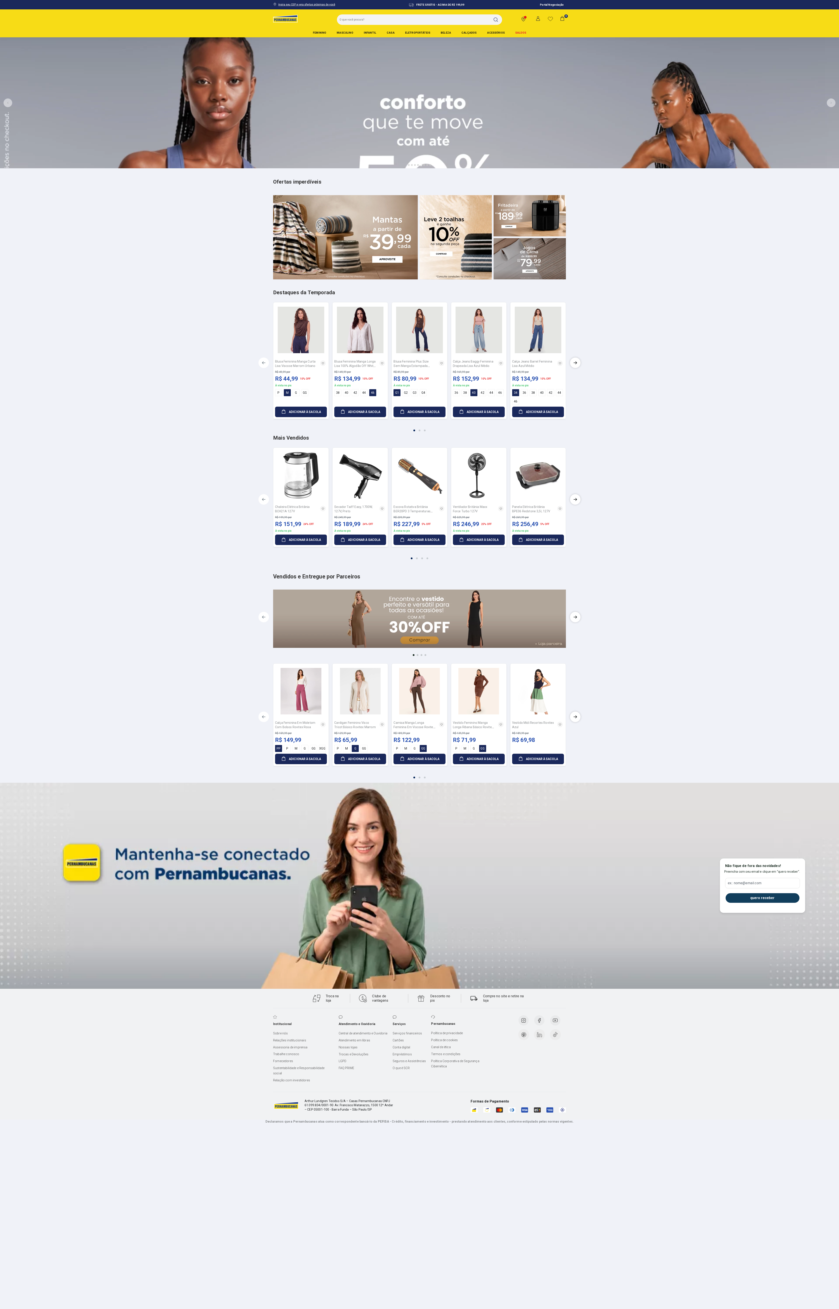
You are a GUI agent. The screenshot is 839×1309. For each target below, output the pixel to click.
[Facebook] (539, 1020)
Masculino (345, 32)
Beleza (446, 32)
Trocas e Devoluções (354, 1054)
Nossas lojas (348, 1047)
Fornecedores (283, 1061)
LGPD (343, 1061)
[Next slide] (831, 102)
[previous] (263, 363)
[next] (575, 363)
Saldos (520, 32)
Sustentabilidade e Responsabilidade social (299, 1070)
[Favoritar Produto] (323, 363)
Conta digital (401, 1047)
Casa (391, 32)
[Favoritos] (550, 18)
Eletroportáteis (417, 32)
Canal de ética (441, 1047)
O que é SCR (401, 1068)
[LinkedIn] (539, 1034)
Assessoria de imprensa (290, 1047)
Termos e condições (445, 1054)
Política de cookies (444, 1040)
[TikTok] (555, 1034)
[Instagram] (523, 1020)
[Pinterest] (523, 1034)
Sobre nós (280, 1033)
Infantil (370, 32)
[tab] (409, 165)
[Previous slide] (7, 102)
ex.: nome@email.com (744, 883)
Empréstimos (402, 1054)
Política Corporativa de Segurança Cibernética (455, 1063)
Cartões (398, 1040)
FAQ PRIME (346, 1068)
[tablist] (419, 428)
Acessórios (496, 32)
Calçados (469, 32)
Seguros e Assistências (409, 1061)
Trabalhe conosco (286, 1054)
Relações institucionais (289, 1040)
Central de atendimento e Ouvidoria (363, 1033)
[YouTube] (555, 1020)
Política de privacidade (447, 1033)
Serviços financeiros (407, 1033)
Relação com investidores (291, 1080)
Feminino (319, 32)
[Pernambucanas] (285, 18)
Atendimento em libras (354, 1040)
